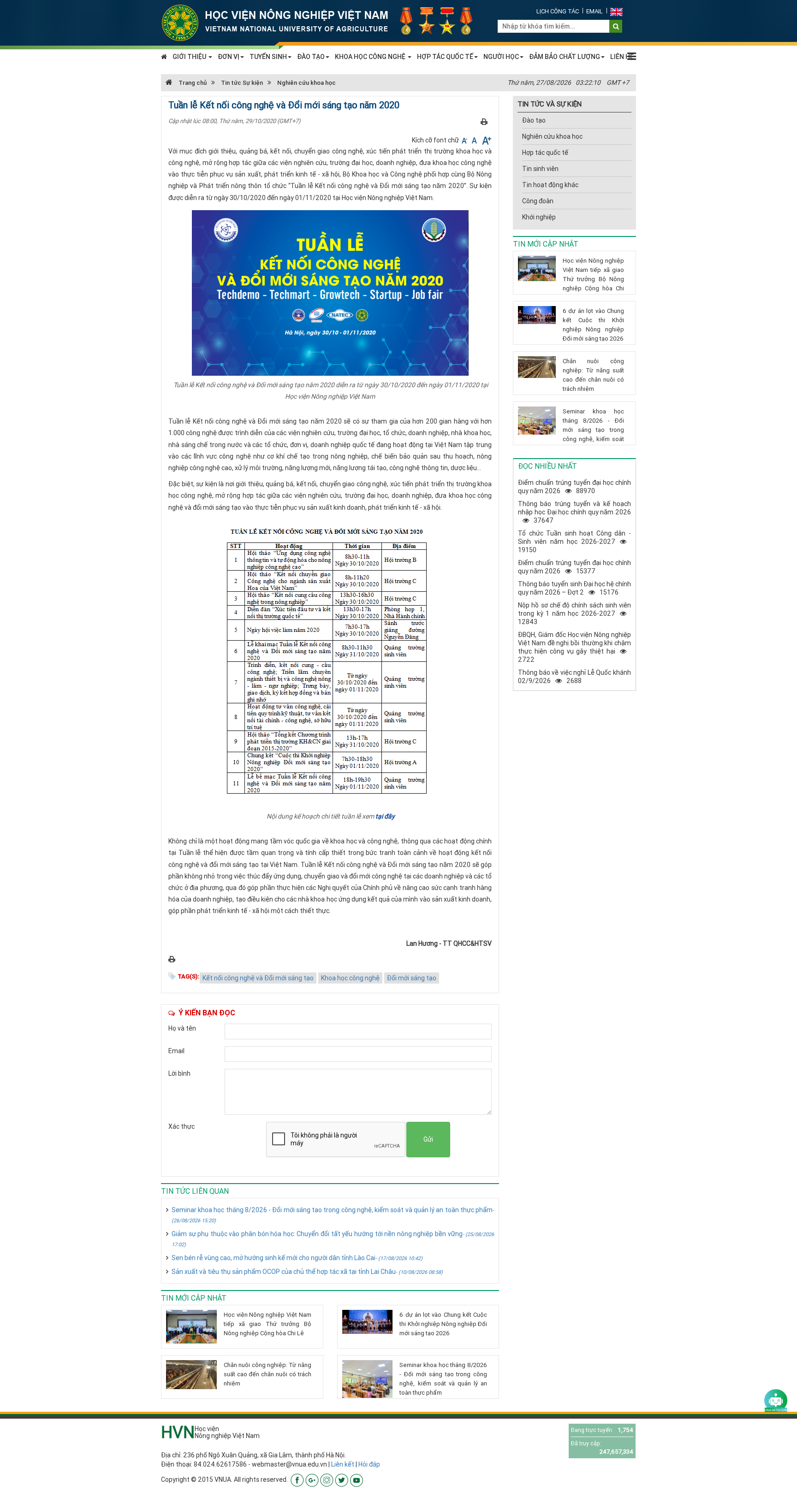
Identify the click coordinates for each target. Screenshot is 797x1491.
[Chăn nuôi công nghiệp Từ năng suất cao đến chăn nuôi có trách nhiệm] (191, 1374)
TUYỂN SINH (268, 57)
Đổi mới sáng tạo (411, 978)
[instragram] (326, 1480)
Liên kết (342, 1464)
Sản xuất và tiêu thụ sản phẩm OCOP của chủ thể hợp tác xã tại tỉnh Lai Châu (307, 1271)
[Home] (322, 22)
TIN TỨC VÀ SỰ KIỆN (549, 104)
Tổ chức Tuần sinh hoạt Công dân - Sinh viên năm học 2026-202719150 (574, 541)
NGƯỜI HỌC (501, 57)
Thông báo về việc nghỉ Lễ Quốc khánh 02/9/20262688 (574, 676)
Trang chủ (192, 83)
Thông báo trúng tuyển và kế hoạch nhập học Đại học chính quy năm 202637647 (574, 512)
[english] (616, 11)
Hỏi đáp (369, 1464)
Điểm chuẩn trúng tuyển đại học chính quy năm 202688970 (574, 486)
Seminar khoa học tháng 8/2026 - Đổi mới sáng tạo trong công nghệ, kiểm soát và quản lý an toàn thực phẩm (333, 1215)
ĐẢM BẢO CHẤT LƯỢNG (564, 57)
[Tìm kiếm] (616, 26)
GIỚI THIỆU (190, 57)
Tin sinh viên (540, 169)
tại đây (385, 816)
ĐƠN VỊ (228, 57)
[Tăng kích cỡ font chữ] (486, 140)
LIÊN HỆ (622, 57)
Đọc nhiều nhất (547, 466)
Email (594, 11)
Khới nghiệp (539, 217)
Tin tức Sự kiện (242, 83)
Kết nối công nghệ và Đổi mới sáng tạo (258, 978)
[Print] (484, 121)
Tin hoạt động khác (550, 185)
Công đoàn (537, 201)
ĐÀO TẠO (311, 57)
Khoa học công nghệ (350, 978)
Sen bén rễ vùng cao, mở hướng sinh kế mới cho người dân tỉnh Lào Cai (297, 1258)
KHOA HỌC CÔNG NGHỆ (371, 57)
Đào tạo (534, 120)
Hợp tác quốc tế (545, 152)
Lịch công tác (557, 11)
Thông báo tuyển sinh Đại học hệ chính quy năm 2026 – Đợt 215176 (574, 588)
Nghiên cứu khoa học (306, 83)
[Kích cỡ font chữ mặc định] (475, 140)
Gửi (428, 1139)
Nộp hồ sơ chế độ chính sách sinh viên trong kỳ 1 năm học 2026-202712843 (574, 613)
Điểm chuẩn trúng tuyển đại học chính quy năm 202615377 (574, 567)
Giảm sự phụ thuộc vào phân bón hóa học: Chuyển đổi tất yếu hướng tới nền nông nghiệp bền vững (333, 1239)
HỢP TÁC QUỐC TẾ (445, 57)
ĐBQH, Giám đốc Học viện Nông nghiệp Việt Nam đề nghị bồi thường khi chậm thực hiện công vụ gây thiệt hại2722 (574, 647)
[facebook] (297, 1480)
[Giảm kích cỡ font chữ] (465, 140)
